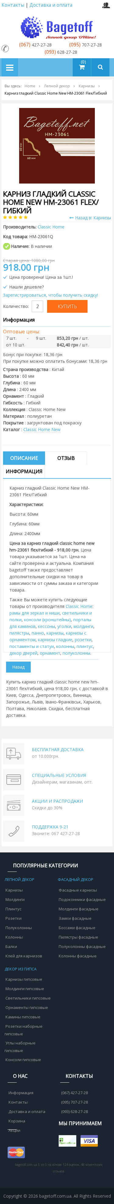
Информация (24, 471)
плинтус (85, 646)
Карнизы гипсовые (23, 979)
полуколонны (76, 653)
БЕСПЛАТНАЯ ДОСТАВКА (58, 749)
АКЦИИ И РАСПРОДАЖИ (57, 801)
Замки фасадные (75, 918)
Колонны (14, 937)
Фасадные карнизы (78, 890)
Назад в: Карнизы (93, 218)
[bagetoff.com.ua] (57, 27)
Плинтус (13, 909)
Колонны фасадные (78, 956)
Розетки (13, 918)
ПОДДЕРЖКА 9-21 (50, 827)
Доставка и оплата (50, 5)
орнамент (50, 653)
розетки (83, 639)
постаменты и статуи (31, 646)
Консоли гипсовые (23, 1059)
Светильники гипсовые (28, 998)
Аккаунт (106, 5)
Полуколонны (18, 927)
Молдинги (15, 899)
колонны (65, 646)
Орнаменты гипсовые (26, 1007)
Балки (11, 946)
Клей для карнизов (23, 956)
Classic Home (79, 606)
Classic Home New (41, 429)
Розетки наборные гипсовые (24, 1030)
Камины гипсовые (22, 1017)
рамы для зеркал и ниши (34, 613)
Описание (24, 458)
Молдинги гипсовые (24, 988)
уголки (64, 626)
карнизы (55, 633)
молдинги (83, 626)
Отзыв (66, 458)
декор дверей (23, 653)
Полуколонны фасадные (82, 946)
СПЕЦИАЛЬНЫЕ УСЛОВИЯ (59, 775)
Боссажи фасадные (77, 927)
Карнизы (14, 890)
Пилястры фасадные (78, 937)
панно (38, 633)
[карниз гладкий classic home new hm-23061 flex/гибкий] (57, 145)
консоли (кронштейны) (47, 619)
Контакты (13, 5)
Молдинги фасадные (78, 909)
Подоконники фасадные (82, 899)
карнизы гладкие (55, 639)
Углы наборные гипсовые (20, 1046)
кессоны (46, 626)
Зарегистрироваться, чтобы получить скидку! (50, 295)
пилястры (19, 633)
